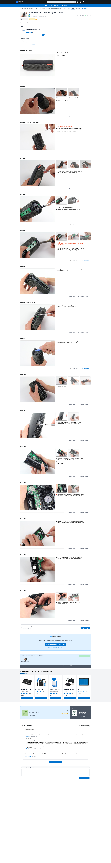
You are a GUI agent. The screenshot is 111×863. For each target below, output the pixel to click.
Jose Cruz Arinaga (34, 15)
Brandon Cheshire (29, 748)
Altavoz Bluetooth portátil (40, 8)
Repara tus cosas (28, 2)
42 (83, 15)
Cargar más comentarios (56, 761)
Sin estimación (25, 19)
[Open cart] (83, 2)
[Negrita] (23, 767)
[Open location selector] (80, 2)
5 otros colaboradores (64, 708)
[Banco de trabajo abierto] (77, 2)
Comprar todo (24, 673)
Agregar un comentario (83, 84)
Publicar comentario (84, 777)
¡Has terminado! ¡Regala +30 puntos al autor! (56, 644)
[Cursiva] (25, 767)
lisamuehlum (28, 740)
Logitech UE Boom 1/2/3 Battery (33, 29)
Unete (87, 1)
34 (87, 15)
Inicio (21, 8)
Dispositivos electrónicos (28, 8)
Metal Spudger (29, 41)
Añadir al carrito (27, 698)
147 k (80, 15)
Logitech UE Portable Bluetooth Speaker (53, 8)
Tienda (43, 2)
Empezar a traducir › (55, 667)
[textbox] (55, 772)
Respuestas (78, 8)
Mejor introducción (40, 19)
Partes (69, 8)
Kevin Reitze (27, 736)
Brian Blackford (28, 756)
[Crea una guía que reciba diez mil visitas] (65, 713)
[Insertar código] (27, 767)
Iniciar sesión (93, 1)
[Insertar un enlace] (29, 767)
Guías (73, 8)
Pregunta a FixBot (71, 80)
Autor (23, 708)
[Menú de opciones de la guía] (89, 8)
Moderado (32, 19)
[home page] (19, 2)
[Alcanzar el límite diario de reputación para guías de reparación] (67, 713)
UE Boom (64, 8)
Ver (43, 34)
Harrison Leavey (28, 731)
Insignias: (65, 710)
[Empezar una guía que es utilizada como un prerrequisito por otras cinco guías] (62, 713)
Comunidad (37, 2)
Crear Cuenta (64, 5)
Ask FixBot (85, 628)
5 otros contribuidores (42, 15)
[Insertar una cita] (31, 767)
